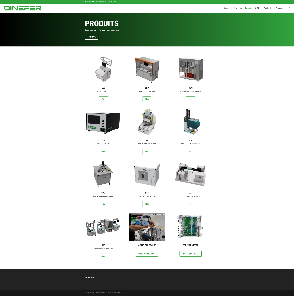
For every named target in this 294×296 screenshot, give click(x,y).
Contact (267, 8)
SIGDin (258, 8)
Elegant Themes (99, 293)
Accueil (227, 8)
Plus (103, 99)
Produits (248, 8)
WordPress (117, 293)
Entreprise (237, 8)
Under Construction (146, 253)
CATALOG (92, 36)
